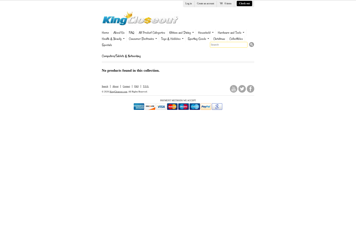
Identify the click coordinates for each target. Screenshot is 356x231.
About (115, 86)
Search (105, 86)
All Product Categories (152, 32)
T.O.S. (146, 86)
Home (105, 32)
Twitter (242, 89)
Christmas (219, 39)
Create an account (205, 3)
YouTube (233, 89)
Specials (107, 45)
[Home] (141, 23)
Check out (244, 3)
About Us (118, 32)
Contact (126, 86)
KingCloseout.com (118, 91)
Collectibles (236, 39)
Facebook (250, 89)
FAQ (131, 32)
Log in (188, 3)
